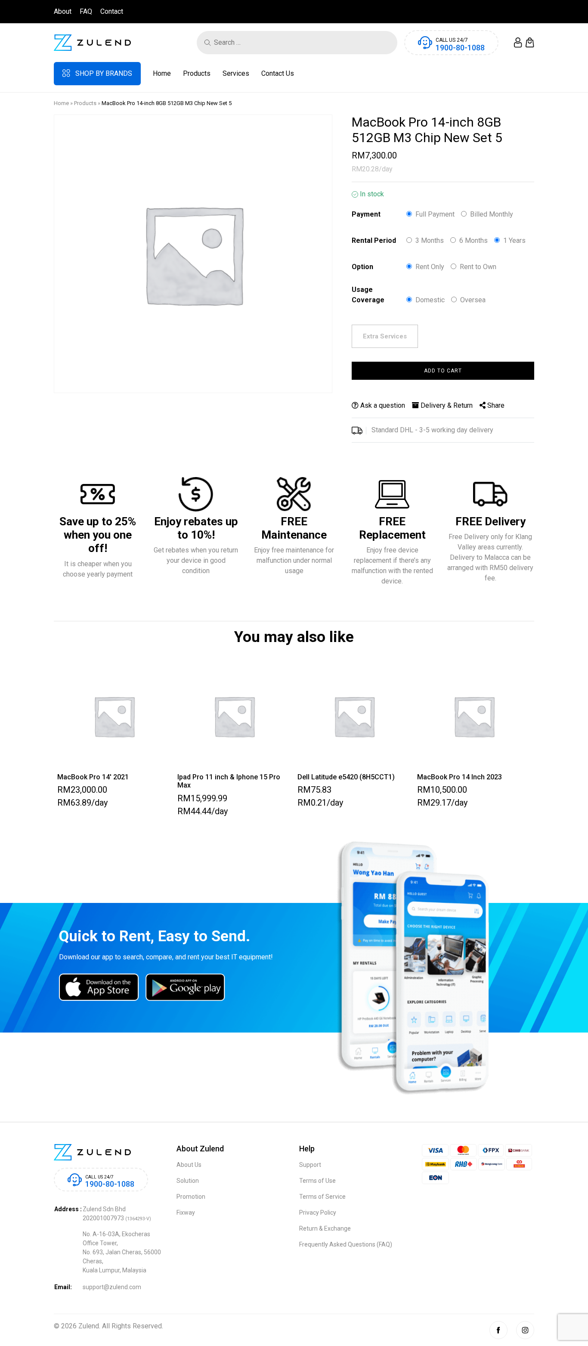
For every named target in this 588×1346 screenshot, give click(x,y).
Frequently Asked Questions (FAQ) (345, 1244)
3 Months (429, 240)
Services (236, 73)
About (62, 11)
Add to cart (443, 371)
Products (196, 73)
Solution (187, 1180)
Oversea (473, 300)
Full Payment (435, 214)
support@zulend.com (112, 1287)
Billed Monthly (491, 214)
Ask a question (382, 405)
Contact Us (277, 73)
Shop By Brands (103, 73)
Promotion (190, 1196)
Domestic (430, 300)
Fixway (185, 1212)
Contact (111, 11)
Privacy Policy (317, 1212)
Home (162, 73)
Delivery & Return (446, 405)
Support (310, 1164)
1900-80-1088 (460, 48)
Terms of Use (317, 1180)
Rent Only (429, 267)
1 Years (514, 240)
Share (495, 405)
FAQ (86, 11)
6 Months (473, 240)
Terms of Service (322, 1196)
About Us (188, 1164)
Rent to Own (478, 267)
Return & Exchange (325, 1228)
